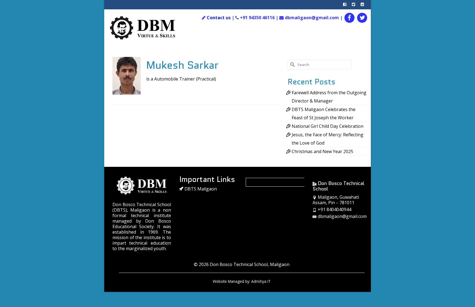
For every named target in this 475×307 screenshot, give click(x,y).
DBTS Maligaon (200, 189)
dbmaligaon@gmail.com (342, 216)
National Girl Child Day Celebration (327, 126)
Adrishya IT (261, 281)
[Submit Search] (292, 64)
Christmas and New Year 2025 (322, 151)
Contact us (219, 18)
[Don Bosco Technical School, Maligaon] (148, 28)
